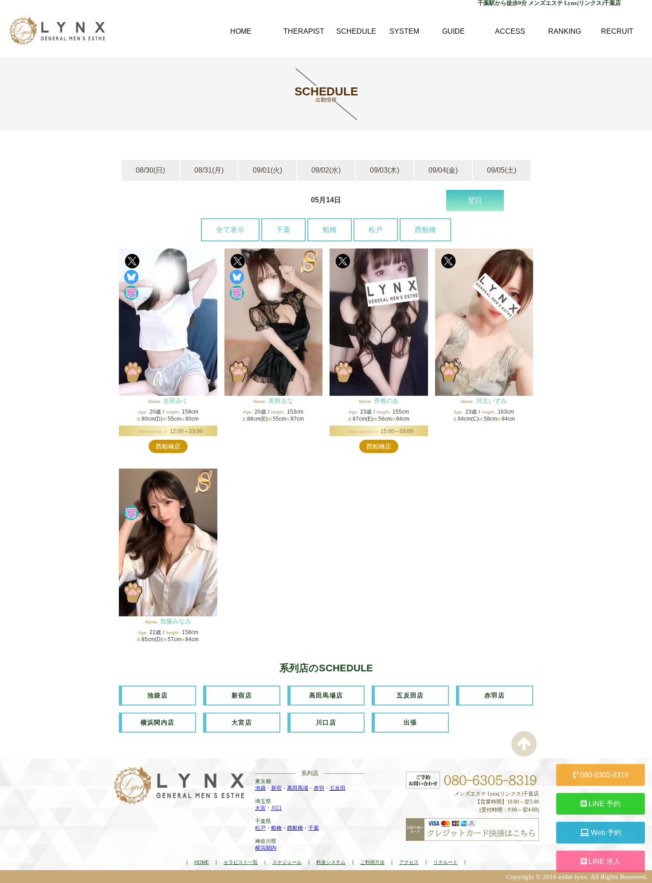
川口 (276, 808)
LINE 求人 (604, 861)
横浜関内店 (158, 722)
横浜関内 (265, 848)
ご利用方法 (372, 862)
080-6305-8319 (603, 775)
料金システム (331, 862)
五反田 (338, 788)
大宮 (260, 808)
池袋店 (157, 695)
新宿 (276, 788)
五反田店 (410, 695)
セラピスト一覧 (241, 862)
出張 (410, 722)
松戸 (376, 229)
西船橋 (425, 229)
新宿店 (242, 695)
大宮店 (242, 722)
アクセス (409, 862)
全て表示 (230, 229)
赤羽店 (494, 695)
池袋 (260, 788)
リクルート (445, 862)
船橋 (329, 229)
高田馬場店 (326, 695)
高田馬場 (297, 788)
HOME (201, 862)
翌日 (475, 200)
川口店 (326, 722)
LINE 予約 (604, 804)
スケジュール (287, 862)
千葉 (283, 229)
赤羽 (319, 788)
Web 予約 (605, 832)
